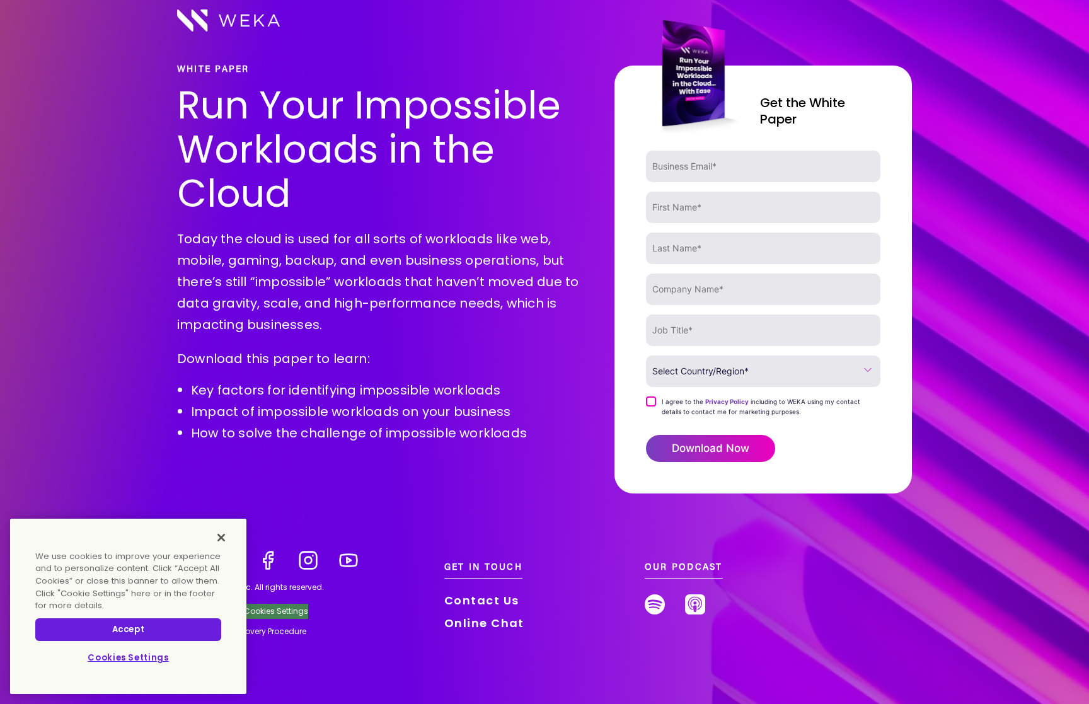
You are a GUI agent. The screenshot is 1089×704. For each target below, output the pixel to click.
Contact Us (481, 600)
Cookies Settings (128, 658)
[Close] (221, 537)
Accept (128, 629)
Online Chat (484, 623)
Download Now (710, 448)
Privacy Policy (727, 401)
